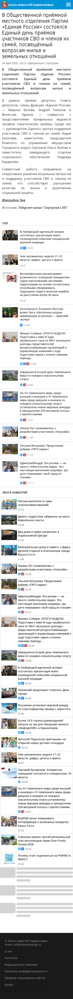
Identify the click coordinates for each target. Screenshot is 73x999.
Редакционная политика (21, 964)
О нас (8, 951)
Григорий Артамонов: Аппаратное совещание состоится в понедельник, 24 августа (44, 773)
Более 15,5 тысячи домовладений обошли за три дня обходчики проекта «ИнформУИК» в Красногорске (43, 724)
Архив (9, 984)
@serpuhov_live (13, 200)
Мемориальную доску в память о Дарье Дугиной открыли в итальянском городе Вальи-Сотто (44, 551)
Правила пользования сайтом (25, 978)
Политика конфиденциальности (26, 971)
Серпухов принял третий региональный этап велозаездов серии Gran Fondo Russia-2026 (44, 840)
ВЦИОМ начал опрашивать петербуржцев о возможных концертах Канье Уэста (43, 822)
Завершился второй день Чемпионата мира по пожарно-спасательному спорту (45, 375)
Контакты (11, 958)
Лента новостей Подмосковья (24, 991)
